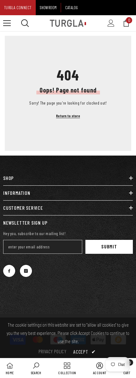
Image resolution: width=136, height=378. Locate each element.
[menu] (7, 23)
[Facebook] (9, 271)
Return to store (68, 115)
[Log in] (111, 23)
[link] (36, 368)
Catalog (71, 7)
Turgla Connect (18, 7)
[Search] (25, 23)
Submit (109, 246)
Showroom (48, 7)
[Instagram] (26, 271)
